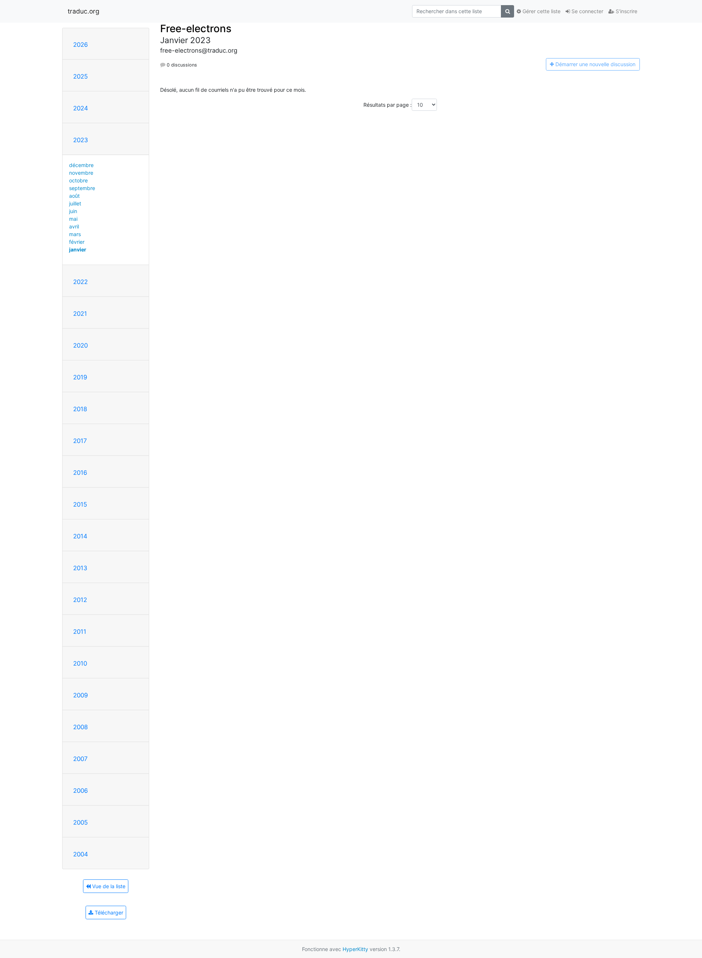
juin (73, 211)
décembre (81, 165)
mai (73, 219)
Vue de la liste (108, 886)
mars (75, 234)
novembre (81, 173)
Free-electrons (195, 28)
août (74, 196)
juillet (75, 203)
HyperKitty (355, 949)
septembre (82, 188)
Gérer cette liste (541, 11)
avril (74, 226)
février (76, 242)
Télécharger (108, 912)
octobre (78, 180)
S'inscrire (625, 11)
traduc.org (83, 11)
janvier (77, 249)
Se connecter (586, 11)
